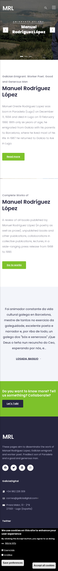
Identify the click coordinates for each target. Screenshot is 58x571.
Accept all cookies (44, 565)
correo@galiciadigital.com (21, 498)
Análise (8, 555)
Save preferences (13, 563)
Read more (13, 156)
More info (10, 543)
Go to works (14, 265)
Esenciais (9, 550)
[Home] (8, 6)
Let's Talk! (13, 403)
